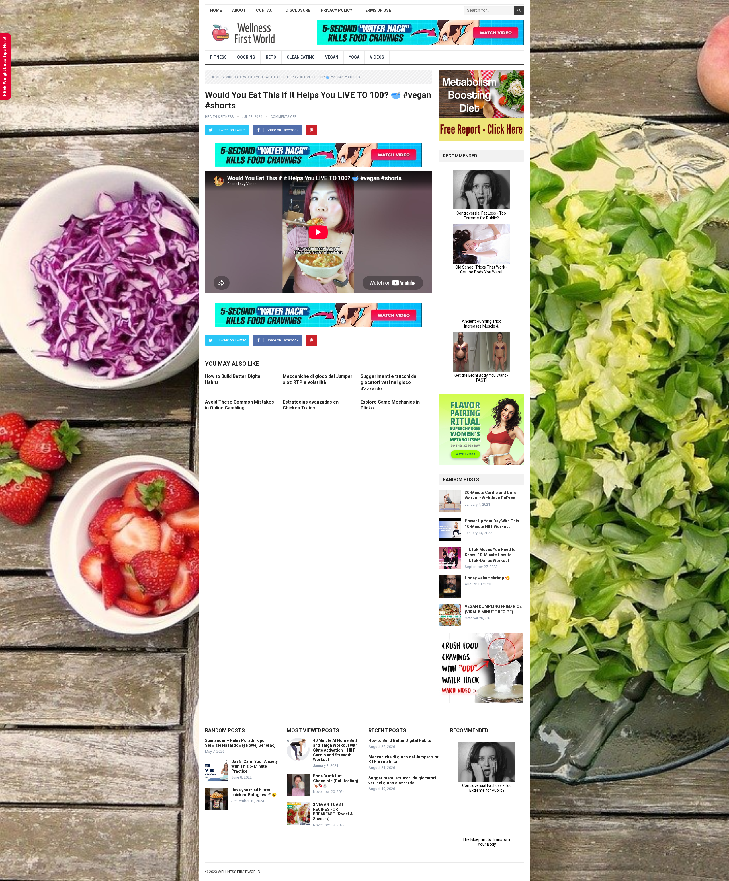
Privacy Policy (336, 10)
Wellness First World (239, 872)
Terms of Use (377, 10)
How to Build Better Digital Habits (399, 740)
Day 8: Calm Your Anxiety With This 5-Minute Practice (254, 766)
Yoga (354, 57)
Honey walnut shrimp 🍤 (487, 578)
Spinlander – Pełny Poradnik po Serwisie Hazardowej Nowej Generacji (241, 743)
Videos (377, 57)
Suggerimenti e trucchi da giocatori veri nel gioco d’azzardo (388, 382)
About (239, 10)
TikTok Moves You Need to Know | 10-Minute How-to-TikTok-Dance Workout (490, 555)
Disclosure (298, 10)
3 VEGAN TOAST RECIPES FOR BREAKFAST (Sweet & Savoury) (333, 811)
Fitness (218, 57)
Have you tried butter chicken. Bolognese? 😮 (254, 792)
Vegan (331, 57)
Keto (271, 57)
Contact (265, 10)
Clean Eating (301, 57)
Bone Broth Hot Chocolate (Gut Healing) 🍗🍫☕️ (335, 781)
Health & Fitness (219, 117)
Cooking (246, 57)
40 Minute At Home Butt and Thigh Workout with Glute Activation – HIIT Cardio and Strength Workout (335, 750)
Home (216, 10)
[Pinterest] (311, 130)
